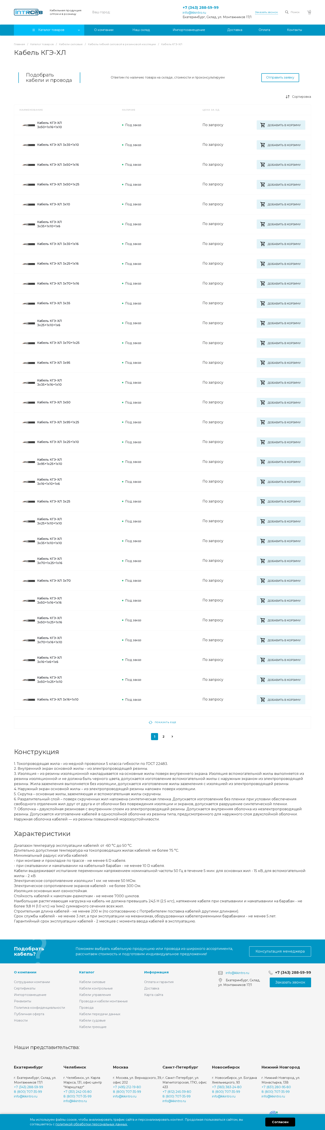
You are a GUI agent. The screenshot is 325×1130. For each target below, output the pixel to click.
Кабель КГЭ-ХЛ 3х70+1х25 (58, 343)
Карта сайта (153, 995)
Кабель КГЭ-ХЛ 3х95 (53, 363)
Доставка (151, 988)
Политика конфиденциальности (39, 1008)
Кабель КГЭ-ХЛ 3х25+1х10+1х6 (49, 323)
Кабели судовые (92, 1020)
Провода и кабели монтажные (103, 1001)
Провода (86, 1008)
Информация (156, 972)
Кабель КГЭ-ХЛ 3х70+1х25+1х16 (49, 561)
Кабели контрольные (96, 988)
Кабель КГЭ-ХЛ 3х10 (53, 204)
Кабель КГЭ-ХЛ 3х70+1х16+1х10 (49, 640)
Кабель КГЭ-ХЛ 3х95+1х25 (58, 422)
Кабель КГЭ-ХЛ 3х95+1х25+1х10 (49, 462)
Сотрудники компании (32, 982)
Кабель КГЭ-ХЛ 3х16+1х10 (57, 699)
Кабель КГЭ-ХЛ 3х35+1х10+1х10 (49, 541)
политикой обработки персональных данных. (91, 1124)
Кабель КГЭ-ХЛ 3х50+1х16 (58, 165)
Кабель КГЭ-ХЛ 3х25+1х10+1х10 (49, 521)
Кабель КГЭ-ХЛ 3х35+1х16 (58, 244)
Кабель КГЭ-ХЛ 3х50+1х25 (58, 184)
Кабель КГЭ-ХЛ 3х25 (53, 501)
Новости (21, 1020)
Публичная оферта (29, 1014)
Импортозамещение (30, 995)
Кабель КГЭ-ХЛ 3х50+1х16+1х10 (49, 125)
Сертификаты (24, 988)
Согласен (280, 1122)
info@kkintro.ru (194, 13)
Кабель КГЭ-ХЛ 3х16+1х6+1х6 (49, 660)
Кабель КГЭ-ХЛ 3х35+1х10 (58, 145)
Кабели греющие (93, 1027)
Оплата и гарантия (159, 982)
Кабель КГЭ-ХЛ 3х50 (54, 402)
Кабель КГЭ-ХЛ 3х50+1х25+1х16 (49, 620)
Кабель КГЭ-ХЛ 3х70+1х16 (58, 283)
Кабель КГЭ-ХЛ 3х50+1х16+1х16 (49, 600)
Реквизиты (22, 1001)
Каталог (86, 972)
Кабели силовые (92, 982)
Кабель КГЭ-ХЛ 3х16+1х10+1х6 (49, 481)
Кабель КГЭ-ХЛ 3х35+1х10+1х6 (49, 224)
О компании (25, 972)
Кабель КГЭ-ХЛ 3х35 (53, 303)
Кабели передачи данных (99, 1014)
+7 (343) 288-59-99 (201, 8)
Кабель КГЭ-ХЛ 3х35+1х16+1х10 (49, 382)
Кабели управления (95, 995)
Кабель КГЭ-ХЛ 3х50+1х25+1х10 (49, 680)
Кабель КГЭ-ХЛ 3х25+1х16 (58, 264)
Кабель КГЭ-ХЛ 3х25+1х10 (58, 442)
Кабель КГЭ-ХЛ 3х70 (54, 581)
